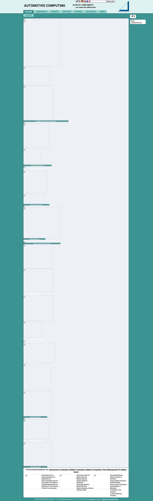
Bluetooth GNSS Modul (36, 339)
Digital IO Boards (115, 482)
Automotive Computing (59, 470)
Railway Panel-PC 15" (35, 363)
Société (78, 11)
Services (67, 11)
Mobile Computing (77, 470)
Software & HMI (81, 490)
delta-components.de (136, 22)
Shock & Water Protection (118, 480)
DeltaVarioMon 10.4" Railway (39, 390)
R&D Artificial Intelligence (37, 165)
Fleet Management (34, 239)
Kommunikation (115, 486)
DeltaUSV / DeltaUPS (36, 193)
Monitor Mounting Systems (85, 488)
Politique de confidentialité (110, 499)
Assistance (91, 11)
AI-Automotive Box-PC (36, 147)
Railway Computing (94, 470)
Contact (28, 15)
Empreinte (92, 499)
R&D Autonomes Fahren (36, 204)
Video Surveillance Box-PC (50, 480)
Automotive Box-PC (48, 475)
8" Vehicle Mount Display (36, 164)
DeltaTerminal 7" (33, 295)
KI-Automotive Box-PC (36, 169)
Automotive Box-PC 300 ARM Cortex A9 (45, 240)
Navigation (113, 488)
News (102, 11)
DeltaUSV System (34, 293)
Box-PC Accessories (50, 488)
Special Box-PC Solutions (49, 482)
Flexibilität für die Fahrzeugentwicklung (46, 121)
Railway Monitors (82, 486)
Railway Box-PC (46, 479)
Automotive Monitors (83, 484)
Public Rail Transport (35, 417)
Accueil (28, 12)
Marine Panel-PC (82, 477)
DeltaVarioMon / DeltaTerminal (40, 168)
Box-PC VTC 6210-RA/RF (37, 440)
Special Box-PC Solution (37, 292)
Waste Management (35, 466)
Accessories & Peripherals (118, 484)
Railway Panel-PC (82, 479)
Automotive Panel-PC (83, 475)
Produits (54, 11)
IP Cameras (113, 490)
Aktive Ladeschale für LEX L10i (40, 338)
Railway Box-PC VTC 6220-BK (39, 342)
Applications (41, 11)
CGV (98, 499)
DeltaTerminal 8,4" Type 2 (37, 441)
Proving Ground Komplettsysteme (42, 243)
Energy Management (116, 475)
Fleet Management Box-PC (50, 484)
